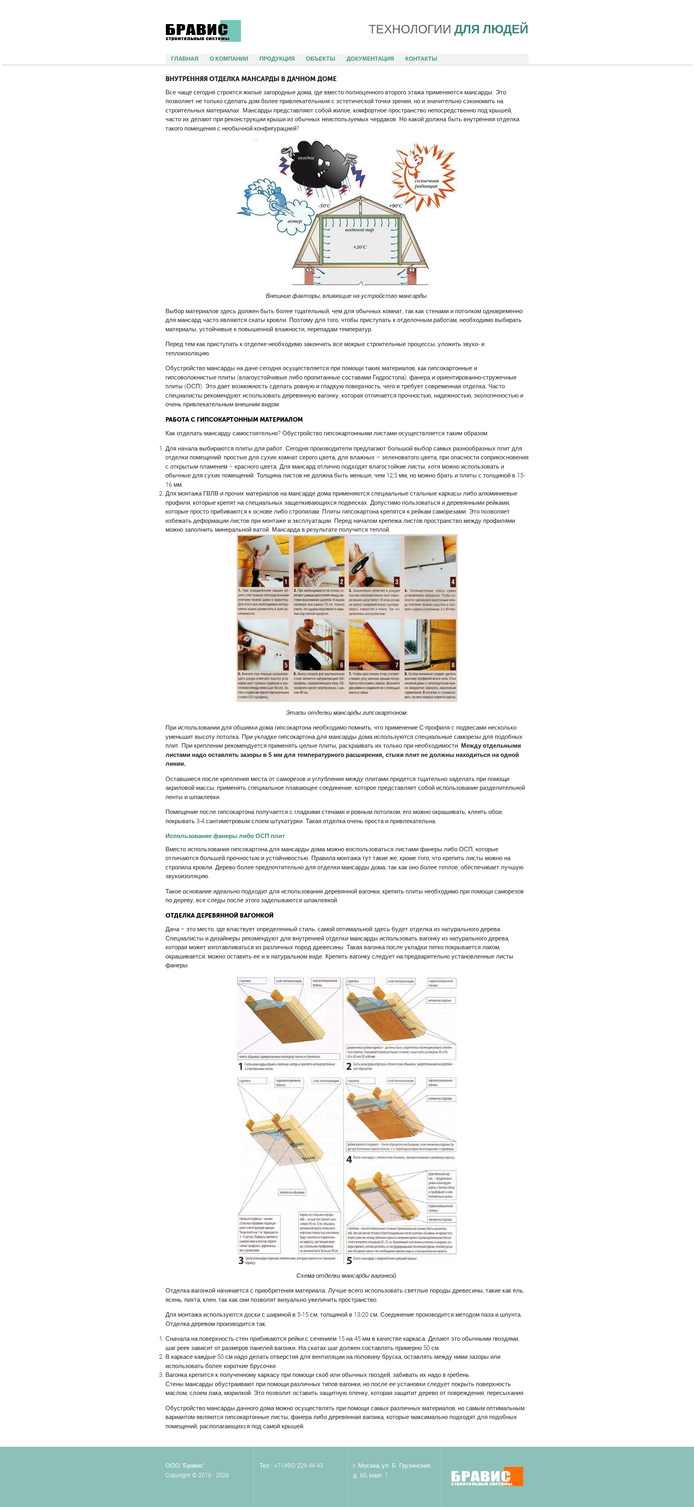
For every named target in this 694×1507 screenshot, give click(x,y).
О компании (229, 58)
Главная (184, 58)
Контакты (421, 58)
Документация (370, 58)
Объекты (320, 58)
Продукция (277, 58)
